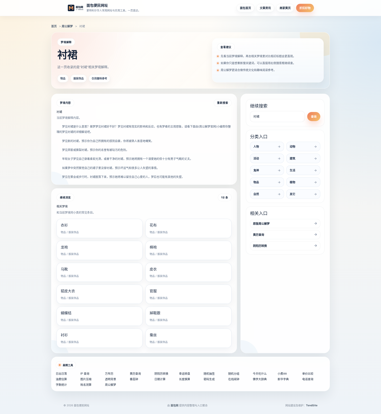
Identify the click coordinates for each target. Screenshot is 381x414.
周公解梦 (67, 26)
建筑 (292, 158)
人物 (256, 146)
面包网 (174, 405)
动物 (292, 146)
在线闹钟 (233, 379)
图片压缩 (85, 379)
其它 (292, 194)
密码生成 (209, 379)
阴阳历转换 (260, 245)
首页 (54, 26)
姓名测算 (85, 384)
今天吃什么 (260, 373)
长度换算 (184, 379)
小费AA (282, 373)
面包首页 (245, 8)
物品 (256, 182)
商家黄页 (285, 8)
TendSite (312, 405)
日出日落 (61, 373)
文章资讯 (265, 8)
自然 (256, 194)
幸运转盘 (184, 373)
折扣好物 (305, 8)
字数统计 (61, 384)
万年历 (109, 373)
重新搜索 (222, 102)
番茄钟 (134, 379)
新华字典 (283, 379)
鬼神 (256, 170)
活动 (256, 158)
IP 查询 (84, 373)
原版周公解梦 (261, 223)
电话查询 (307, 379)
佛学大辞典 (260, 379)
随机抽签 (209, 373)
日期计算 (159, 379)
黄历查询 (258, 234)
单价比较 (307, 373)
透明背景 (110, 379)
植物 (292, 182)
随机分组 (233, 373)
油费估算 (61, 379)
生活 (292, 170)
